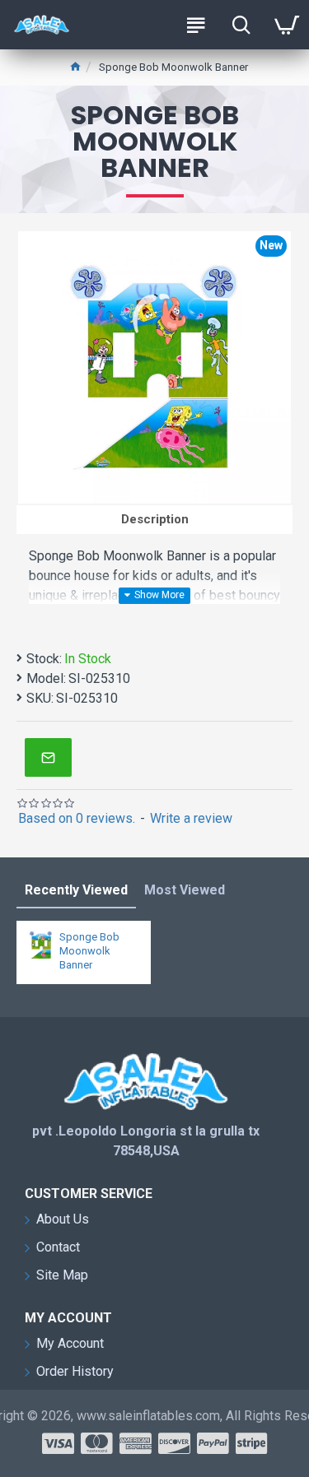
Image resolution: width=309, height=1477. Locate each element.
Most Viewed (184, 890)
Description (155, 519)
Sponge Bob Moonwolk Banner (89, 951)
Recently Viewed (76, 890)
